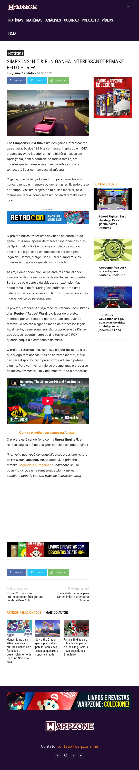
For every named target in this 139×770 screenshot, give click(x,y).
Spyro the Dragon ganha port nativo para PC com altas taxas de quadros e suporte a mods (46, 647)
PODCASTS (90, 20)
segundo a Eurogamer (35, 465)
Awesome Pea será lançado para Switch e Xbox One (112, 271)
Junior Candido (23, 73)
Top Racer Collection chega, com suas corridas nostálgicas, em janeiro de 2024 (112, 322)
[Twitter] (73, 755)
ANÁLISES (53, 20)
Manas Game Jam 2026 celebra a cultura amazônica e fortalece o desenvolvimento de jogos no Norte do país (19, 651)
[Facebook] (58, 755)
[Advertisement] (48, 506)
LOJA (12, 34)
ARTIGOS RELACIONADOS (24, 613)
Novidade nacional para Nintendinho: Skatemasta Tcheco (73, 596)
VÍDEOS (107, 20)
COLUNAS (71, 20)
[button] (128, 6)
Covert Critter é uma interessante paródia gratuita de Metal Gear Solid (25, 596)
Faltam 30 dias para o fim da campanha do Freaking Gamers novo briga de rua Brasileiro (76, 647)
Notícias (15, 53)
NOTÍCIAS (15, 20)
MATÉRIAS (34, 20)
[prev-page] (9, 669)
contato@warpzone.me (77, 746)
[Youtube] (81, 755)
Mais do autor (56, 613)
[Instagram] (65, 755)
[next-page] (14, 669)
